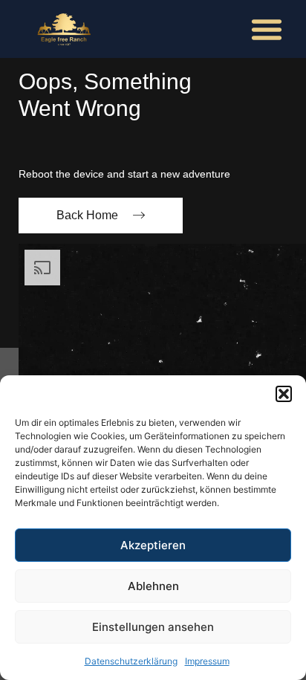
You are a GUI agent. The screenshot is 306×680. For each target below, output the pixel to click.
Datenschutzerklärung (131, 661)
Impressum (207, 661)
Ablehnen (153, 586)
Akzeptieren (153, 545)
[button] (283, 393)
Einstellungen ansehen (153, 627)
